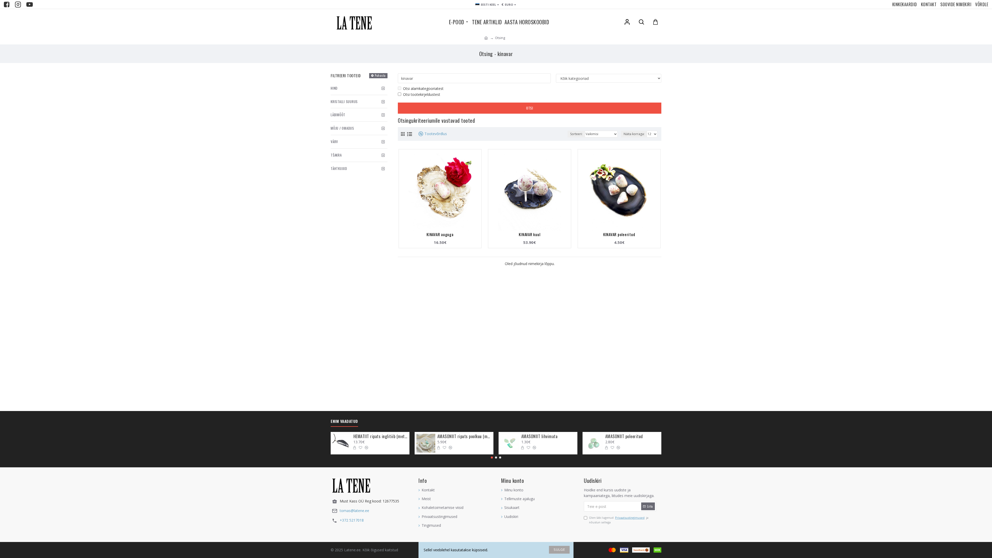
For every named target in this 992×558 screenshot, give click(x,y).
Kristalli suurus (344, 101)
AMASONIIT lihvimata (539, 436)
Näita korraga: (634, 134)
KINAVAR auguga (440, 234)
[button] (492, 457)
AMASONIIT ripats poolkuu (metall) (464, 436)
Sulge (559, 549)
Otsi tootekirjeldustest (421, 94)
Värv (334, 141)
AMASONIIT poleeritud (624, 436)
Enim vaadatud (344, 421)
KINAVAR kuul (529, 234)
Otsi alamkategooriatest (423, 88)
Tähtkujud (339, 168)
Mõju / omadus (342, 128)
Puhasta (380, 75)
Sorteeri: (576, 134)
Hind (334, 88)
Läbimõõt (338, 114)
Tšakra (336, 155)
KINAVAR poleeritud (619, 234)
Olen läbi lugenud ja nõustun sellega (618, 520)
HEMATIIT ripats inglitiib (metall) (380, 436)
